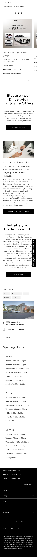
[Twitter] (11, 521)
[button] (18, 490)
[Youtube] (16, 521)
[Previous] (28, 80)
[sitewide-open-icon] (33, 3)
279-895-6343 (14, 478)
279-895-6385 (18, 7)
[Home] (18, 13)
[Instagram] (22, 521)
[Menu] (4, 13)
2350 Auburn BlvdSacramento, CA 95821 (15, 323)
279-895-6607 (15, 474)
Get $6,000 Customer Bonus (34, 253)
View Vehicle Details (10, 69)
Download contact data (15, 329)
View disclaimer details (12, 74)
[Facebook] (5, 521)
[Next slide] (32, 80)
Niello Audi (7, 3)
